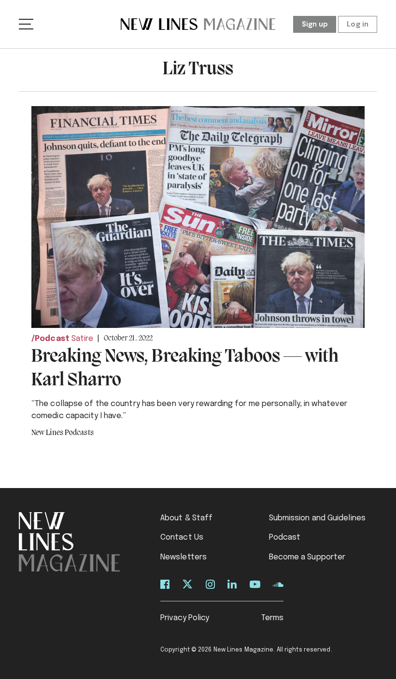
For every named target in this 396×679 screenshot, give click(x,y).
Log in (357, 24)
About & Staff (186, 518)
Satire (82, 339)
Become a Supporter (307, 557)
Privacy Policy (184, 618)
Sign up (315, 24)
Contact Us (181, 537)
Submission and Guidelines (317, 518)
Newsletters (183, 557)
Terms (272, 618)
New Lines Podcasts (62, 433)
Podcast (52, 339)
